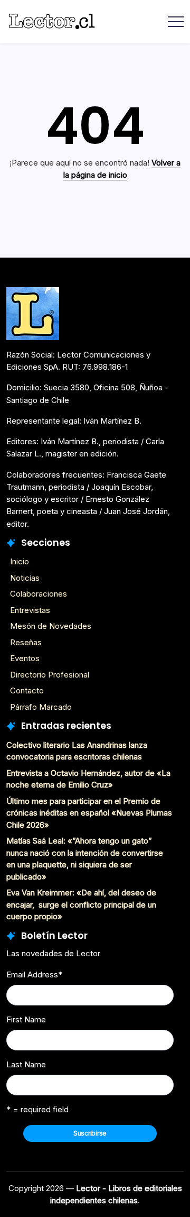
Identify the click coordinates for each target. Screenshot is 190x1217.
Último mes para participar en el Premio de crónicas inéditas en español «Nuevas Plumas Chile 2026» (89, 813)
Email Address (34, 974)
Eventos (25, 658)
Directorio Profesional (49, 675)
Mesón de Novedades (50, 626)
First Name (26, 1019)
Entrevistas (30, 610)
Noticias (25, 578)
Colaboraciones (38, 594)
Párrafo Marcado (41, 707)
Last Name (26, 1064)
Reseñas (26, 642)
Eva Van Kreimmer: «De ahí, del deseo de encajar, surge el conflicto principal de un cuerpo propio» (81, 904)
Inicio (19, 561)
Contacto (27, 690)
